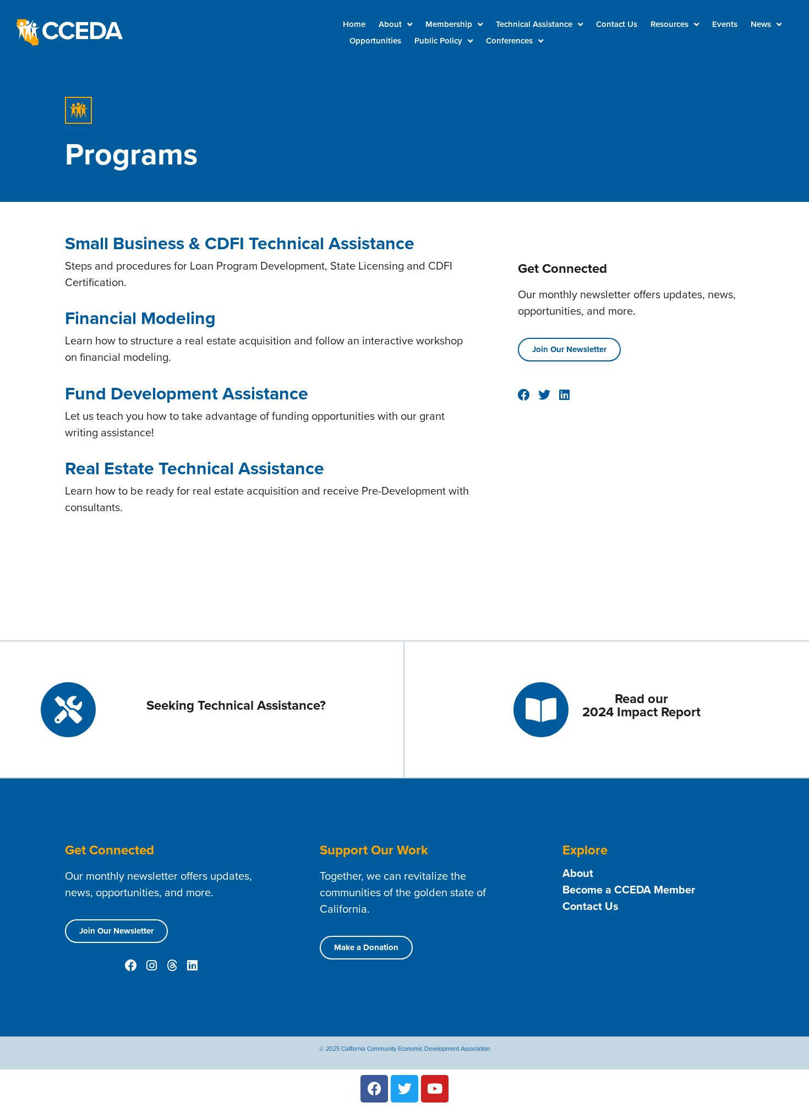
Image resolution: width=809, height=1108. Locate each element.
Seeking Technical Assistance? (236, 705)
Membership (448, 24)
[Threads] (172, 965)
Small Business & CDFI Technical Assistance (239, 243)
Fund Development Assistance (186, 393)
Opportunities (375, 41)
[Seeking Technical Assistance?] (68, 709)
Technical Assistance (534, 24)
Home (354, 24)
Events (724, 24)
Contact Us (616, 24)
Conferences (509, 41)
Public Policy (438, 41)
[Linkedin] (192, 965)
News (761, 24)
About (390, 24)
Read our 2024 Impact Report (641, 705)
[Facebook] (131, 965)
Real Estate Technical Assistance (194, 468)
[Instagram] (151, 965)
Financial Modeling (140, 318)
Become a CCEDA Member (628, 889)
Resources (669, 24)
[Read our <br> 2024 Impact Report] (541, 709)
